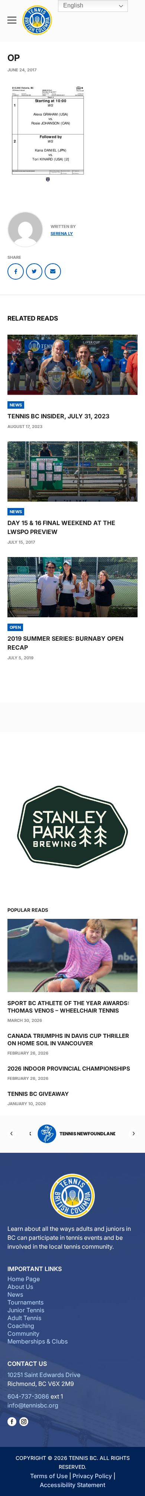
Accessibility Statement (72, 1485)
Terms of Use (49, 1476)
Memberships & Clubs (37, 1341)
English (72, 5)
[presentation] (72, 365)
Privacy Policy (92, 1476)
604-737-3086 (28, 1396)
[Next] (133, 1133)
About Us (20, 1286)
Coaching (20, 1325)
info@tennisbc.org (32, 1405)
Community (23, 1333)
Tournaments (25, 1302)
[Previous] (11, 1133)
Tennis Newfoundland (83, 1133)
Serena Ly (62, 233)
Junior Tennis (25, 1310)
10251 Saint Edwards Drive (43, 1374)
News (15, 1294)
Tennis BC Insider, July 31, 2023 (58, 416)
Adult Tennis (24, 1318)
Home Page (23, 1279)
